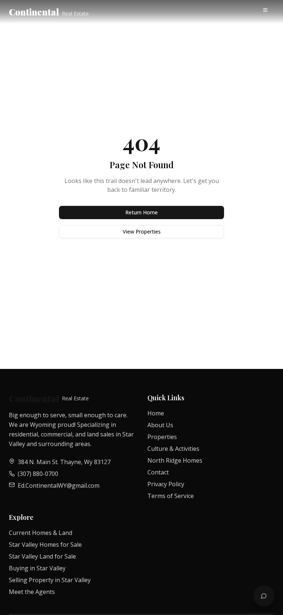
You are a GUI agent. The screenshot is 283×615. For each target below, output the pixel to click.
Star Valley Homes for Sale (45, 544)
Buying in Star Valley (37, 568)
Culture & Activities (173, 449)
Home (155, 413)
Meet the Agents (32, 592)
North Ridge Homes (174, 460)
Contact (158, 472)
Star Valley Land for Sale (42, 556)
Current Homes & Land (40, 533)
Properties (162, 437)
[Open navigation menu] (266, 11)
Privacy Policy (165, 484)
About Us (160, 425)
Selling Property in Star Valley (50, 580)
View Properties (142, 231)
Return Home (141, 212)
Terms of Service (170, 496)
